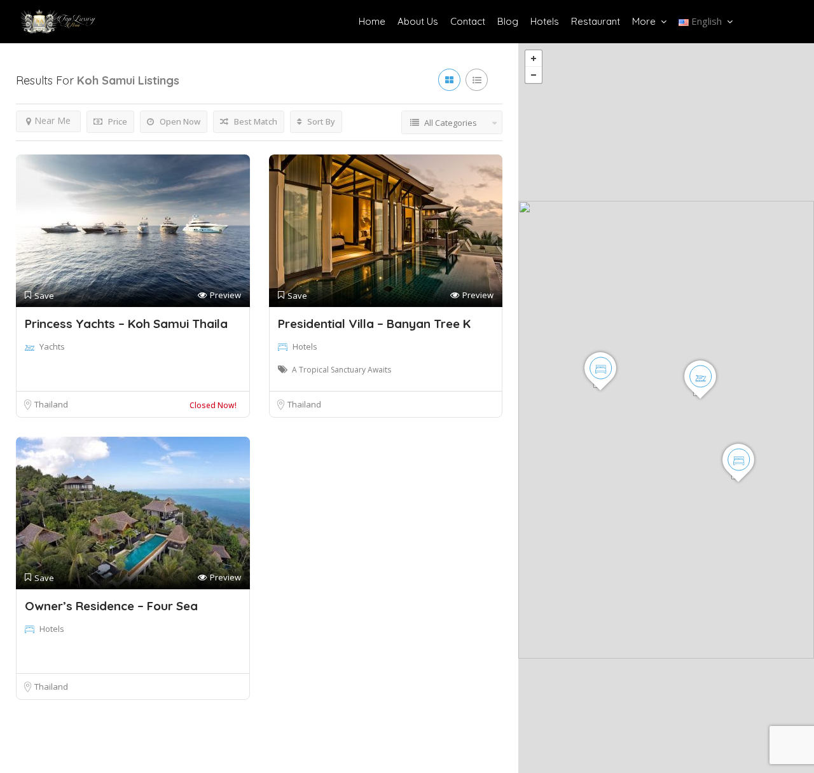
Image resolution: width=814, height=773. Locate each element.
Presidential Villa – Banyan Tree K (374, 323)
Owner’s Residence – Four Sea (111, 605)
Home (372, 21)
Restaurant (595, 21)
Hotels (544, 21)
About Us (417, 21)
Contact (467, 21)
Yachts (52, 346)
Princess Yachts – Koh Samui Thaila (126, 323)
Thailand (51, 404)
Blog (507, 21)
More (644, 21)
